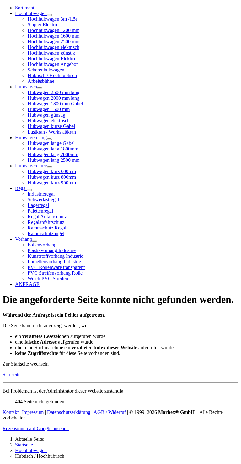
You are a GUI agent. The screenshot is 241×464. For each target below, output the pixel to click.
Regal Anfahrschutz (47, 216)
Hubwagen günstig (46, 115)
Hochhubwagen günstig (51, 52)
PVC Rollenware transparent (56, 267)
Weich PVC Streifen (48, 278)
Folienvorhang (42, 244)
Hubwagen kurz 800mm (52, 177)
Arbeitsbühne (41, 81)
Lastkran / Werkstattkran (52, 131)
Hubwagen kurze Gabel (51, 126)
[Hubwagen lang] (49, 139)
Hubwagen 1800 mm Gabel (55, 103)
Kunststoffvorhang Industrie (55, 256)
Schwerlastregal (43, 199)
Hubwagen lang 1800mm (53, 148)
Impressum (33, 412)
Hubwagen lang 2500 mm (53, 160)
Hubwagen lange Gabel (51, 143)
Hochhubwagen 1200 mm (53, 30)
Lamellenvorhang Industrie (54, 261)
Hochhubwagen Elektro (51, 58)
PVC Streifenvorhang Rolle (55, 273)
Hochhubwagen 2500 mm (53, 41)
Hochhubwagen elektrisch (53, 47)
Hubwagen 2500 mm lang (53, 92)
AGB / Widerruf (110, 412)
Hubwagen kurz (31, 165)
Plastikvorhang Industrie (52, 250)
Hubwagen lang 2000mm (53, 154)
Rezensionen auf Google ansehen (36, 428)
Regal (21, 188)
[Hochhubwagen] (49, 15)
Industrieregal (41, 194)
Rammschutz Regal (47, 227)
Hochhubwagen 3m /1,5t (52, 19)
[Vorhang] (34, 241)
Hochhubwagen (31, 13)
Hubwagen (26, 86)
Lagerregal (38, 205)
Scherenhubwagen (46, 69)
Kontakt (11, 412)
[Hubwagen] (39, 88)
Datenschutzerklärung (68, 412)
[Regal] (29, 190)
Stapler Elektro (42, 24)
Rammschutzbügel (46, 233)
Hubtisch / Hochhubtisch (52, 75)
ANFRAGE (27, 284)
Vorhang (23, 239)
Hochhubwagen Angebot (53, 64)
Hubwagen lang (31, 137)
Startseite (11, 374)
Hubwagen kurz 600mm (52, 171)
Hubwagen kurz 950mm (52, 182)
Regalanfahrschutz (46, 222)
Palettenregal (40, 211)
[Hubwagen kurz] (49, 167)
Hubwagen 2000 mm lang (53, 98)
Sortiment (24, 7)
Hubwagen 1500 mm (49, 109)
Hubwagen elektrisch (49, 120)
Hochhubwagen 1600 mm (53, 36)
